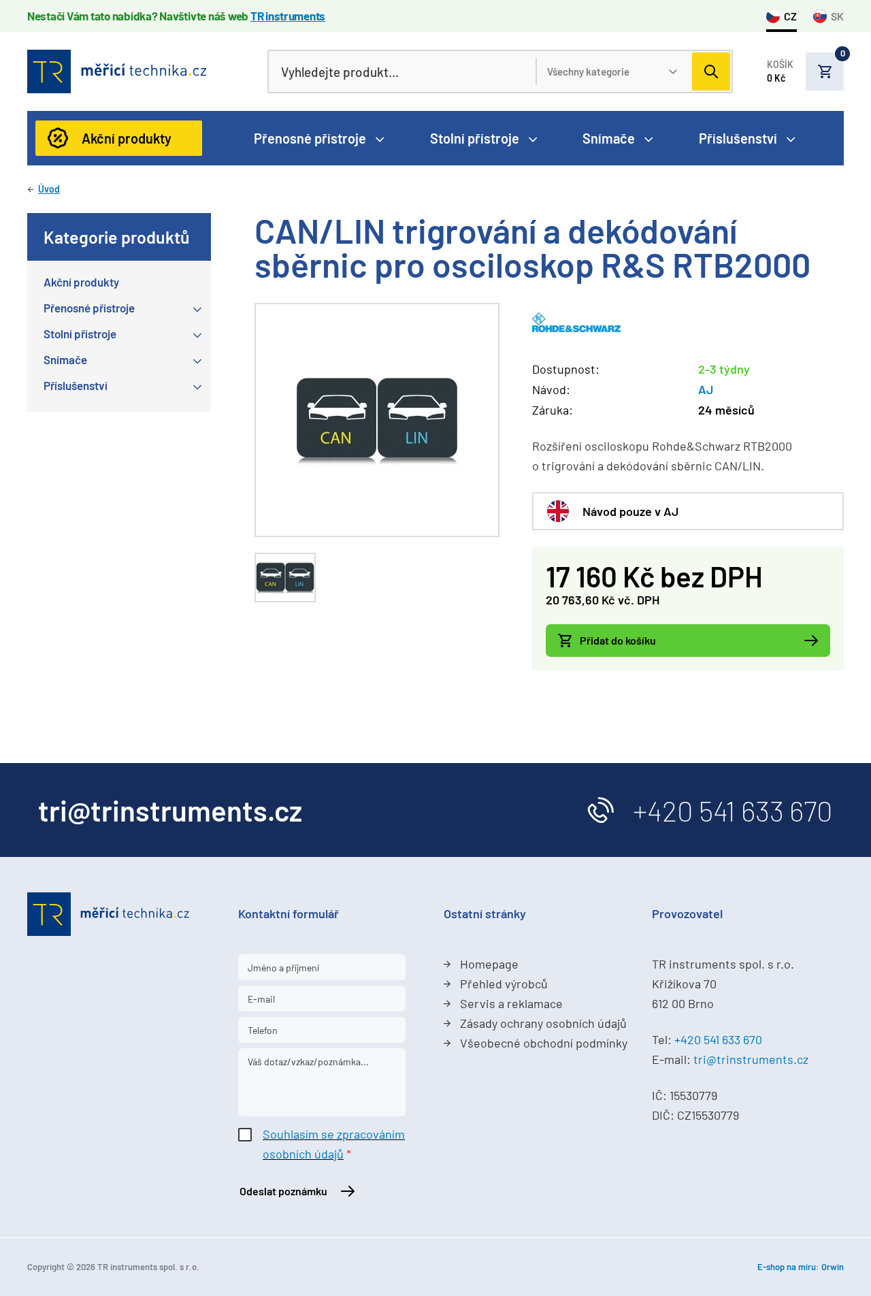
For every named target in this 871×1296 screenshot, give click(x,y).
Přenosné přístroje (310, 138)
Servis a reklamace (511, 1003)
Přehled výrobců (504, 983)
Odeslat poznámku (283, 1190)
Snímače (608, 138)
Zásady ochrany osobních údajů (543, 1023)
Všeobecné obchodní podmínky (543, 1042)
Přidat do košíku (618, 640)
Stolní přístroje (474, 138)
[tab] (285, 577)
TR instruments (287, 15)
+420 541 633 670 (733, 810)
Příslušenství (738, 138)
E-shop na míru (786, 1266)
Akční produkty (126, 138)
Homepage (489, 963)
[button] (805, 71)
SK (837, 16)
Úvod (49, 189)
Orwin (832, 1266)
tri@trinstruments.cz (750, 1059)
